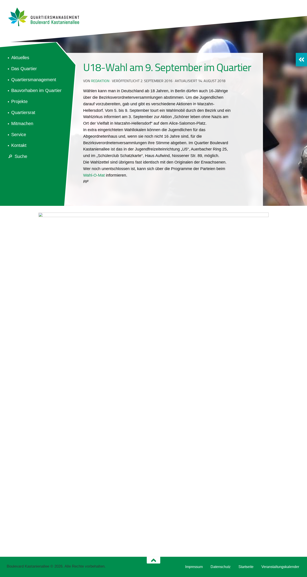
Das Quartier (24, 68)
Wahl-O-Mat (94, 175)
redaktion (100, 81)
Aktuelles (20, 57)
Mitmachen (22, 123)
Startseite (246, 567)
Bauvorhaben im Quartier (36, 90)
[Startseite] (46, 17)
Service (18, 134)
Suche (21, 156)
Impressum (194, 567)
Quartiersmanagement (33, 79)
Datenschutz (221, 567)
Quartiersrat (23, 112)
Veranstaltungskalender (280, 567)
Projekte (19, 101)
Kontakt (19, 145)
